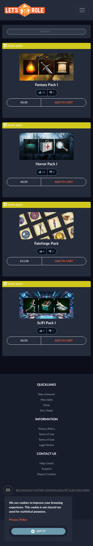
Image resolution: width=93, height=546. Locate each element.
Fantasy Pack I (46, 85)
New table (47, 399)
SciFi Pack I (46, 323)
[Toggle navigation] (82, 10)
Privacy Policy (46, 429)
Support (46, 468)
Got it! (41, 531)
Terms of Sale (46, 439)
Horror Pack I (46, 164)
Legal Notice (46, 445)
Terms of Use (46, 434)
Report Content (46, 474)
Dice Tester (46, 410)
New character (46, 394)
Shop (46, 405)
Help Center (47, 463)
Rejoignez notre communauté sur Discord (53, 490)
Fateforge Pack (46, 243)
